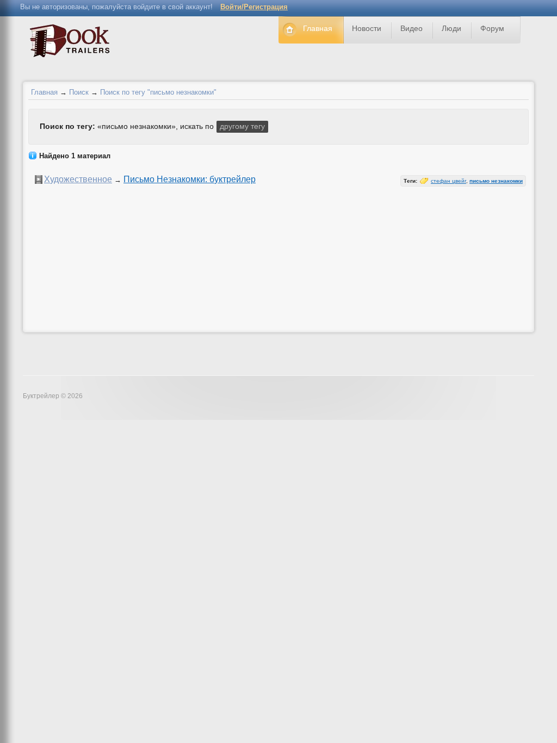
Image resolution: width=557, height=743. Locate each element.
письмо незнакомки (496, 181)
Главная (44, 92)
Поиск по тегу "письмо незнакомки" (158, 92)
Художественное (78, 179)
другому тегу (242, 126)
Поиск (79, 92)
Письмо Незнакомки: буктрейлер (189, 179)
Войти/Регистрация (254, 7)
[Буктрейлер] (72, 43)
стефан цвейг (448, 181)
